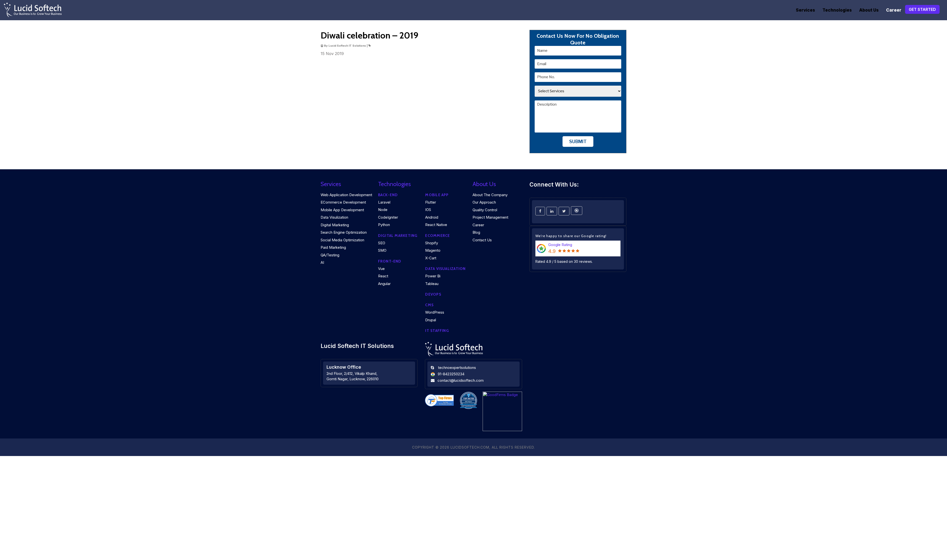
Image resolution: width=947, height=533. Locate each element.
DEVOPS (433, 294)
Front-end (389, 261)
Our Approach (484, 202)
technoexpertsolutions (457, 367)
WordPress (434, 312)
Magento (432, 250)
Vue (381, 268)
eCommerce (437, 235)
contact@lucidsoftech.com (460, 380)
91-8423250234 (451, 374)
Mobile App (437, 195)
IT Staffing (437, 330)
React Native (436, 224)
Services (805, 10)
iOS (428, 209)
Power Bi (432, 276)
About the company (490, 194)
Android (431, 217)
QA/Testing (330, 255)
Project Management (490, 217)
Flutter (430, 202)
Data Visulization (334, 217)
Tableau (431, 283)
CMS (429, 305)
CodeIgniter (388, 217)
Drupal (430, 320)
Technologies (837, 10)
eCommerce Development (343, 202)
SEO (381, 243)
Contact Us (482, 240)
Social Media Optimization (342, 240)
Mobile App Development (342, 210)
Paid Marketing (333, 247)
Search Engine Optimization (344, 232)
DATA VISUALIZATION (445, 268)
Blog (476, 232)
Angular (384, 283)
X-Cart (430, 258)
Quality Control (485, 210)
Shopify (431, 243)
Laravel (384, 202)
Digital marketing (398, 235)
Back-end (388, 195)
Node (382, 209)
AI (322, 262)
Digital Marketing (335, 225)
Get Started (922, 9)
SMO (382, 250)
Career (893, 10)
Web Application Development (346, 194)
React (383, 276)
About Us (869, 10)
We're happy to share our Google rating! (571, 236)
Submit (578, 141)
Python (384, 224)
